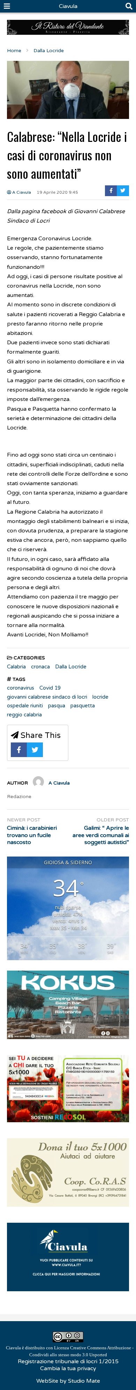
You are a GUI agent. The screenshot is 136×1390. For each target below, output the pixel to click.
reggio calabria (24, 715)
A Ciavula (21, 192)
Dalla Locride (70, 667)
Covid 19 (50, 688)
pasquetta (82, 705)
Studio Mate (84, 1380)
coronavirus (20, 688)
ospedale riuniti (25, 705)
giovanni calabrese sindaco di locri (47, 697)
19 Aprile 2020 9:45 (57, 192)
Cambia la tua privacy (68, 1368)
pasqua (56, 705)
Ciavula (68, 6)
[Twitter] (123, 190)
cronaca (40, 667)
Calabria (16, 667)
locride (100, 697)
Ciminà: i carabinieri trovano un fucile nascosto (32, 835)
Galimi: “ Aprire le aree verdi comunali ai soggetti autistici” (101, 835)
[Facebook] (111, 190)
